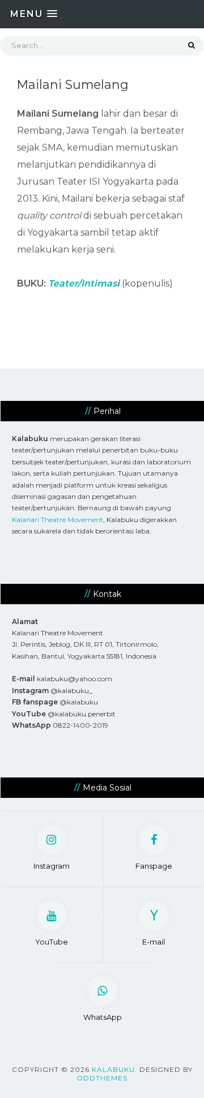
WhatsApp (102, 1017)
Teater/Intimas (82, 283)
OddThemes (102, 1078)
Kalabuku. (114, 1069)
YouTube (51, 941)
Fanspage (153, 865)
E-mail (153, 941)
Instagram (51, 865)
